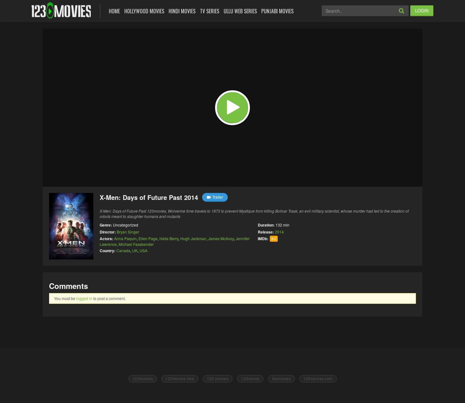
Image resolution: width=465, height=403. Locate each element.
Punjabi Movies (277, 11)
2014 (279, 231)
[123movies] (61, 10)
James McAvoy (221, 238)
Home (114, 11)
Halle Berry (168, 238)
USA (143, 250)
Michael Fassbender (136, 244)
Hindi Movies (182, 11)
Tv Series (209, 11)
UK (135, 250)
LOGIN (422, 10)
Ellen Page (148, 238)
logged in (84, 298)
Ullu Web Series (240, 11)
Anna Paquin (125, 238)
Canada (123, 250)
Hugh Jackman (193, 238)
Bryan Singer (128, 231)
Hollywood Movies (144, 11)
